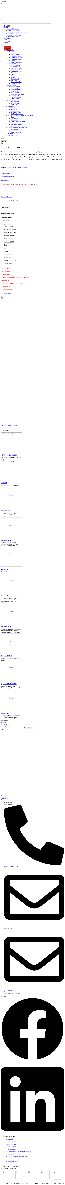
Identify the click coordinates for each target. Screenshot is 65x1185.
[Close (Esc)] (1, 795)
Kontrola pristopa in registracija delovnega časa (15, 277)
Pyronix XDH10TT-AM (9, 684)
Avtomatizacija (6, 286)
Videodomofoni (6, 274)
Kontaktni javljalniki (9, 235)
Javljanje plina (6, 271)
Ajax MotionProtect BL (7, 293)
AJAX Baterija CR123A (9, 455)
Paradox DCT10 (6, 656)
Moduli (6, 251)
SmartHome (7, 257)
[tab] (6, 173)
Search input (4, 728)
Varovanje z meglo (7, 289)
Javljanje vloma (11, 167)
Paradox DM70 (6, 626)
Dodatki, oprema (8, 263)
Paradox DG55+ (6, 511)
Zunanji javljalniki (9, 238)
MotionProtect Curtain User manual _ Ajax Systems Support (19, 184)
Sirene (5, 248)
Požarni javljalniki (9, 242)
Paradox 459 (5, 569)
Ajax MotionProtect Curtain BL (9, 425)
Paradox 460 (5, 713)
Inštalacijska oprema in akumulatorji (12, 283)
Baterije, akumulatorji (10, 260)
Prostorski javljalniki (21, 167)
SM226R (4, 483)
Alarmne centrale (8, 226)
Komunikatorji (8, 254)
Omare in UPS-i (6, 280)
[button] (3, 1)
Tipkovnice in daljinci (10, 229)
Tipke (5, 245)
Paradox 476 (5, 596)
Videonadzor (5, 220)
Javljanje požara (6, 268)
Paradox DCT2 (6, 540)
